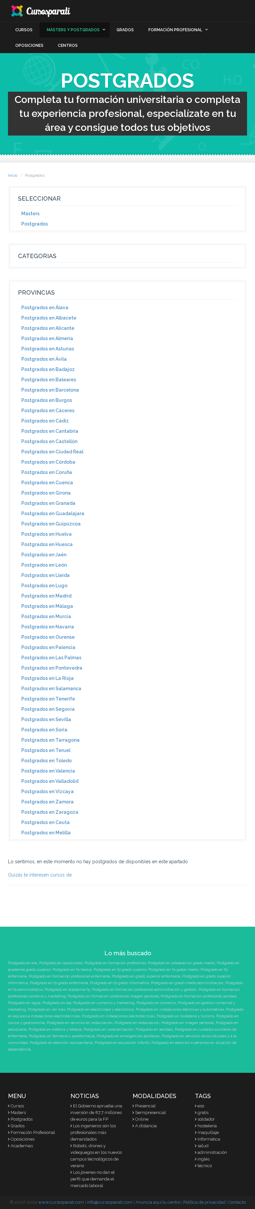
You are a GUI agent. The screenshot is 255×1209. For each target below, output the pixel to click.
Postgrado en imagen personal (187, 1023)
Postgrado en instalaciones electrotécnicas (118, 1016)
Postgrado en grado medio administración (187, 983)
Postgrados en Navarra (47, 626)
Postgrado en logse (24, 1003)
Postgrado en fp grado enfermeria (59, 983)
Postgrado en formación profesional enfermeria (69, 976)
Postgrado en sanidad (154, 1029)
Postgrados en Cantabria (49, 431)
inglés (204, 1159)
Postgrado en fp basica (72, 970)
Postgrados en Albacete (48, 318)
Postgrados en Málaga (47, 606)
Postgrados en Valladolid (49, 781)
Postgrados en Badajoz (48, 369)
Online (141, 1119)
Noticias (84, 1095)
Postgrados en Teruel (45, 750)
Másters (30, 213)
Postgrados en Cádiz (45, 420)
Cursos (24, 30)
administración (212, 1152)
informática (209, 1139)
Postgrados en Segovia (48, 709)
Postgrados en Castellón (49, 441)
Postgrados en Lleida (45, 575)
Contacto (237, 1202)
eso (201, 1105)
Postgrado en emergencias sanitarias (128, 1036)
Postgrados (34, 224)
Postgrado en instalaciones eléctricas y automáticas (180, 1009)
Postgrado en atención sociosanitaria (61, 1043)
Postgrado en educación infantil (122, 1043)
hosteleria (207, 1125)
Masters (18, 1112)
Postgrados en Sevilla (46, 719)
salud (203, 1145)
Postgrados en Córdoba (48, 462)
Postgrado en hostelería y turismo (185, 1016)
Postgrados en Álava (44, 307)
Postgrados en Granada (48, 503)
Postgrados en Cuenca (47, 482)
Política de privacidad (204, 1202)
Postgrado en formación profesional (115, 963)
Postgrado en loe (56, 1003)
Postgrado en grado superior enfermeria (146, 976)
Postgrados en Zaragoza (49, 812)
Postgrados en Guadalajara (52, 513)
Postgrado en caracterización (108, 1029)
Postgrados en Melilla (46, 832)
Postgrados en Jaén (43, 554)
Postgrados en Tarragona (50, 740)
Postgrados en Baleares (48, 379)
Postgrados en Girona (46, 493)
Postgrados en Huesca (47, 544)
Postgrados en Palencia (48, 647)
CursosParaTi (41, 11)
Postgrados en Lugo (44, 585)
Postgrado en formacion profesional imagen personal (113, 996)
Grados (125, 30)
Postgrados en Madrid (46, 596)
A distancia (146, 1125)
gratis (203, 1112)
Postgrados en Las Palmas (51, 657)
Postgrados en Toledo (46, 760)
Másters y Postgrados (73, 30)
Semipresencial (150, 1112)
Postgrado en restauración (137, 1023)
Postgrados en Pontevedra (51, 668)
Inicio (12, 175)
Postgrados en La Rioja (47, 678)
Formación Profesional (175, 30)
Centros (68, 45)
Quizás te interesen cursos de (40, 875)
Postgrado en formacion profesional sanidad (198, 996)
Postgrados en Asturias (47, 348)
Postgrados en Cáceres (47, 410)
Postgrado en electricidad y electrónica (100, 1009)
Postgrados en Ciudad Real (52, 451)
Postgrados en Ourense (48, 637)
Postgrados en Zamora (47, 801)
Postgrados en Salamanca (51, 688)
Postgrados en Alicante (47, 328)
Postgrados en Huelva (46, 534)
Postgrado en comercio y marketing (103, 1003)
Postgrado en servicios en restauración (80, 1023)
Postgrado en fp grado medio (173, 970)
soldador (206, 1119)
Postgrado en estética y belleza (55, 1029)
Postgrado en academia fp (67, 989)
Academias (22, 1145)
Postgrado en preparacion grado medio (181, 963)
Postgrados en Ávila (44, 359)
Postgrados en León (44, 565)
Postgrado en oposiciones (61, 963)
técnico (205, 1165)
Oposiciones (29, 45)
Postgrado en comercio (156, 1003)
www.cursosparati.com (61, 1202)
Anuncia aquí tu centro (157, 1202)
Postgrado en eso (22, 963)
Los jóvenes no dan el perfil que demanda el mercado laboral (92, 1179)
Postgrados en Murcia (46, 616)
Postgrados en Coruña (46, 472)
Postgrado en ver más (46, 1009)
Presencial (145, 1105)
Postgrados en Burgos (46, 400)
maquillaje (208, 1132)
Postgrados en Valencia (48, 771)
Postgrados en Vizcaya (47, 791)
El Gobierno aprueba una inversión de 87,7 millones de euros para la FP (96, 1112)
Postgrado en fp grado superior (120, 970)
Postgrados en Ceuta (45, 822)
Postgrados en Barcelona (50, 390)
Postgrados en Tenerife (48, 698)
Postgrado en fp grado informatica (119, 983)
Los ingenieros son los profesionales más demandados (93, 1132)
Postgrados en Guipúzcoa (51, 523)
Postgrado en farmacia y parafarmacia (62, 1036)
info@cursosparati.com (109, 1202)
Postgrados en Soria (44, 729)
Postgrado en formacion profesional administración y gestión (144, 989)
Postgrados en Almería (47, 338)
